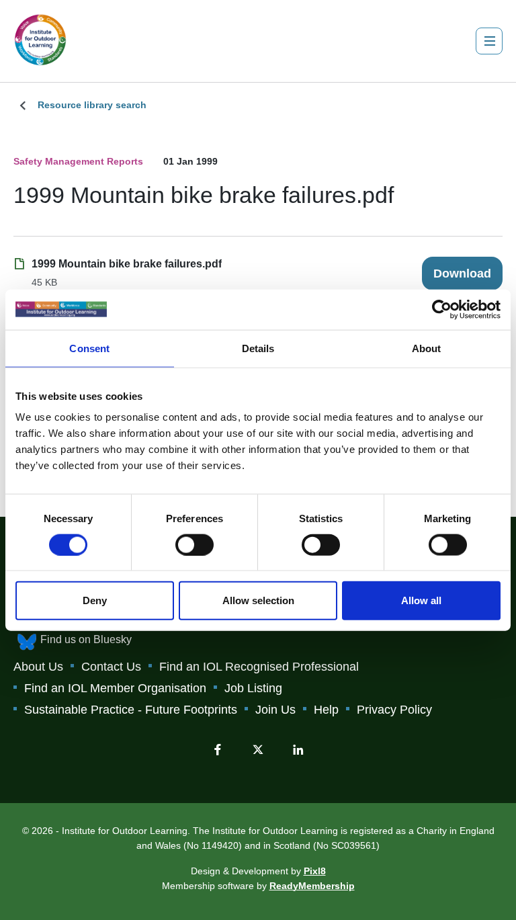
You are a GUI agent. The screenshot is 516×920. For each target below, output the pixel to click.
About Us (38, 666)
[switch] (194, 544)
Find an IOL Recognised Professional (259, 666)
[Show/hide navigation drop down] (489, 41)
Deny (95, 600)
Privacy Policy (394, 709)
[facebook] (217, 749)
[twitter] (258, 749)
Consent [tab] (89, 347)
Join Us (275, 709)
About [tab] (426, 347)
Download (462, 273)
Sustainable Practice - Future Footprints (130, 709)
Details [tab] (258, 347)
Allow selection (258, 600)
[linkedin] (298, 749)
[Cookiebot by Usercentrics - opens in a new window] (442, 309)
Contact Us (111, 666)
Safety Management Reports (78, 161)
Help (326, 709)
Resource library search (92, 104)
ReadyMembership (312, 885)
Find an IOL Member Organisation (115, 688)
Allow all (421, 600)
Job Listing (253, 688)
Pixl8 (315, 871)
